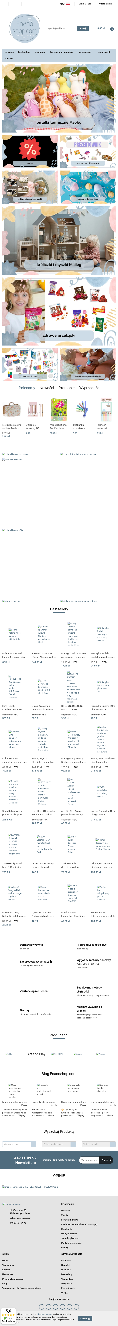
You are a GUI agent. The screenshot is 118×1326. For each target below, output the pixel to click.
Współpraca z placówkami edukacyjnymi (21, 1288)
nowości (9, 52)
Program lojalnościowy (13, 1279)
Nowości (65, 1265)
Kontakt (6, 1269)
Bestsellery (66, 1274)
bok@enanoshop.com (20, 1218)
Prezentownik (68, 1288)
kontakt (9, 58)
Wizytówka (66, 1283)
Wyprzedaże (67, 1279)
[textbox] (16, 1144)
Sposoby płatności (70, 1238)
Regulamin (66, 1229)
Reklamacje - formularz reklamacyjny (79, 1224)
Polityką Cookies (45, 1314)
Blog (4, 1283)
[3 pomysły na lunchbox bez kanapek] (73, 1091)
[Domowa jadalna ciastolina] (103, 1091)
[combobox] (19, 1144)
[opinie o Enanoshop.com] (30, 1187)
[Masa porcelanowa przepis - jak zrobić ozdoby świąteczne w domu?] (14, 1091)
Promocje (66, 1269)
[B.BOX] (104, 1054)
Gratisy (64, 1247)
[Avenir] (81, 1054)
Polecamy (66, 1260)
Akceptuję (85, 1318)
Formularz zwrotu (69, 1219)
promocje (40, 52)
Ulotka (64, 1293)
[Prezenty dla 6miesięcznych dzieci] (44, 1091)
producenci (85, 52)
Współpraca (8, 1265)
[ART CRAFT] (36, 1054)
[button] (67, 1204)
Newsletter (7, 1274)
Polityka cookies (69, 1233)
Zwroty (64, 1215)
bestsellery (24, 52)
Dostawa (65, 1210)
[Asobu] (59, 1054)
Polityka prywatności (71, 1243)
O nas (5, 1260)
